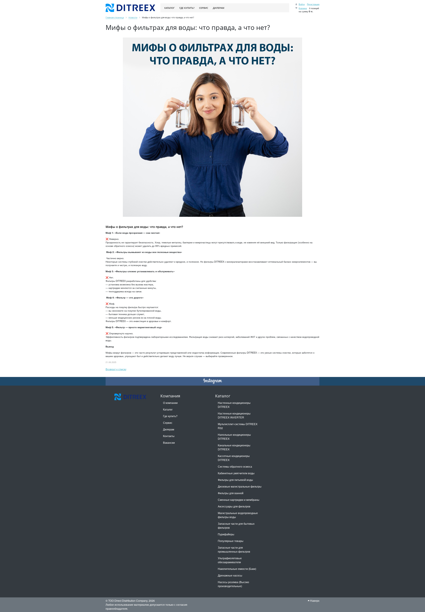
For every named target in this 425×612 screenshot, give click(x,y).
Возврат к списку (116, 369)
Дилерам (168, 429)
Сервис (167, 423)
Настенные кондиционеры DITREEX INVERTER (234, 415)
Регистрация (313, 4)
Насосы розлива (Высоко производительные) (233, 584)
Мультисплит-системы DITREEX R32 (237, 426)
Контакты (168, 436)
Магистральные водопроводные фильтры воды (238, 515)
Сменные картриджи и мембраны (238, 500)
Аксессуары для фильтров (234, 506)
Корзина (303, 8)
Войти (302, 4)
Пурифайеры (226, 534)
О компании (170, 403)
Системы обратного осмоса (235, 466)
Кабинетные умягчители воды (236, 473)
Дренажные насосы (230, 575)
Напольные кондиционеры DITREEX (234, 437)
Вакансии (169, 443)
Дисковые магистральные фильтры (239, 486)
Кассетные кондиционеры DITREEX (234, 458)
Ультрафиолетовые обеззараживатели (230, 560)
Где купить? (170, 416)
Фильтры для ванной (230, 493)
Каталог (168, 409)
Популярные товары (230, 541)
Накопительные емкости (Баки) (237, 569)
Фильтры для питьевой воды (235, 480)
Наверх (314, 601)
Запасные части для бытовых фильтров (236, 526)
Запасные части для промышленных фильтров (234, 549)
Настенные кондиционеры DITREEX (234, 405)
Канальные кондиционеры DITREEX (234, 447)
